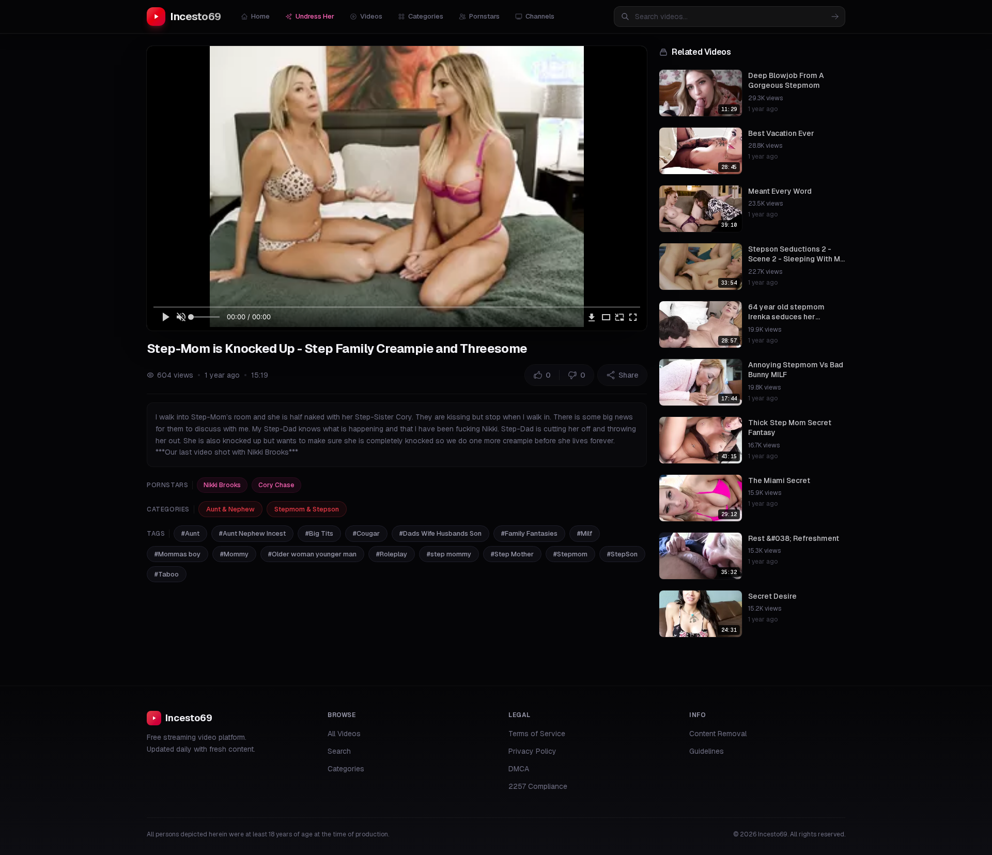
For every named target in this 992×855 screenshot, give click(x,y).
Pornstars (484, 16)
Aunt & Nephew (230, 509)
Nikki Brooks (222, 485)
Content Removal (718, 733)
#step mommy (449, 554)
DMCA (518, 768)
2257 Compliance (537, 786)
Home (260, 16)
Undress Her (315, 16)
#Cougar (366, 533)
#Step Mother (512, 554)
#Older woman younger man (312, 554)
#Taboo (166, 574)
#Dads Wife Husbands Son (440, 533)
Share (628, 375)
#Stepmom (570, 554)
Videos (371, 16)
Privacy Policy (532, 751)
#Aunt (190, 533)
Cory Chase (276, 485)
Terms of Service (536, 733)
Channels (539, 16)
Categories (425, 16)
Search (339, 751)
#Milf (584, 533)
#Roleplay (391, 554)
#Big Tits (319, 533)
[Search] (835, 16)
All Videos (344, 733)
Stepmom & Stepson (306, 509)
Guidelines (706, 751)
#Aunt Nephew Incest (252, 533)
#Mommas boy (177, 554)
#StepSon (622, 554)
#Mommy (234, 554)
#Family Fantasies (529, 533)
